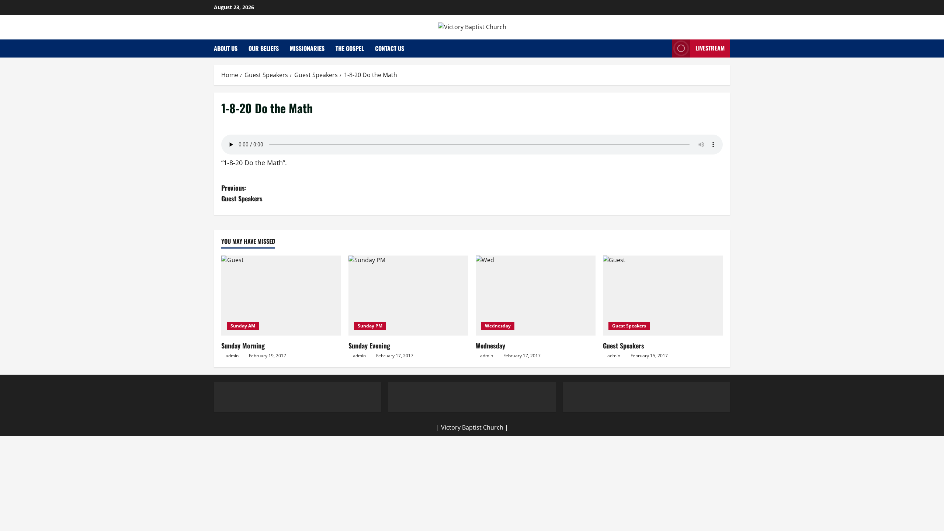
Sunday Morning (243, 345)
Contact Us (389, 48)
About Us (225, 48)
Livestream (710, 48)
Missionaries (307, 48)
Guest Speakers (629, 326)
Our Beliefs (264, 48)
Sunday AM (242, 326)
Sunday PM (370, 326)
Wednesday (498, 326)
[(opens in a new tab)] (281, 296)
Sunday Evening (369, 345)
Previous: (242, 193)
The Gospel (350, 48)
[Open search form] (664, 48)
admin (232, 356)
